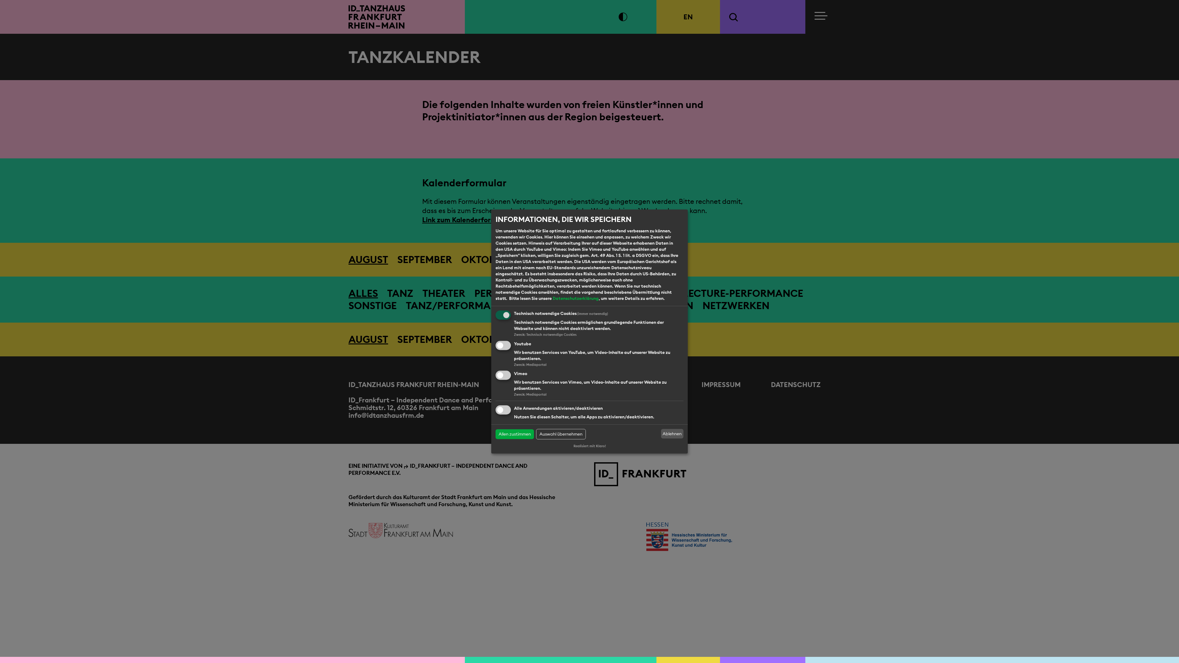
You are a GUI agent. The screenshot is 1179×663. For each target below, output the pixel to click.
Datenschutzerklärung (576, 298)
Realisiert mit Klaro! (590, 446)
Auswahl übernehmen (560, 434)
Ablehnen (672, 433)
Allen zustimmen (515, 434)
